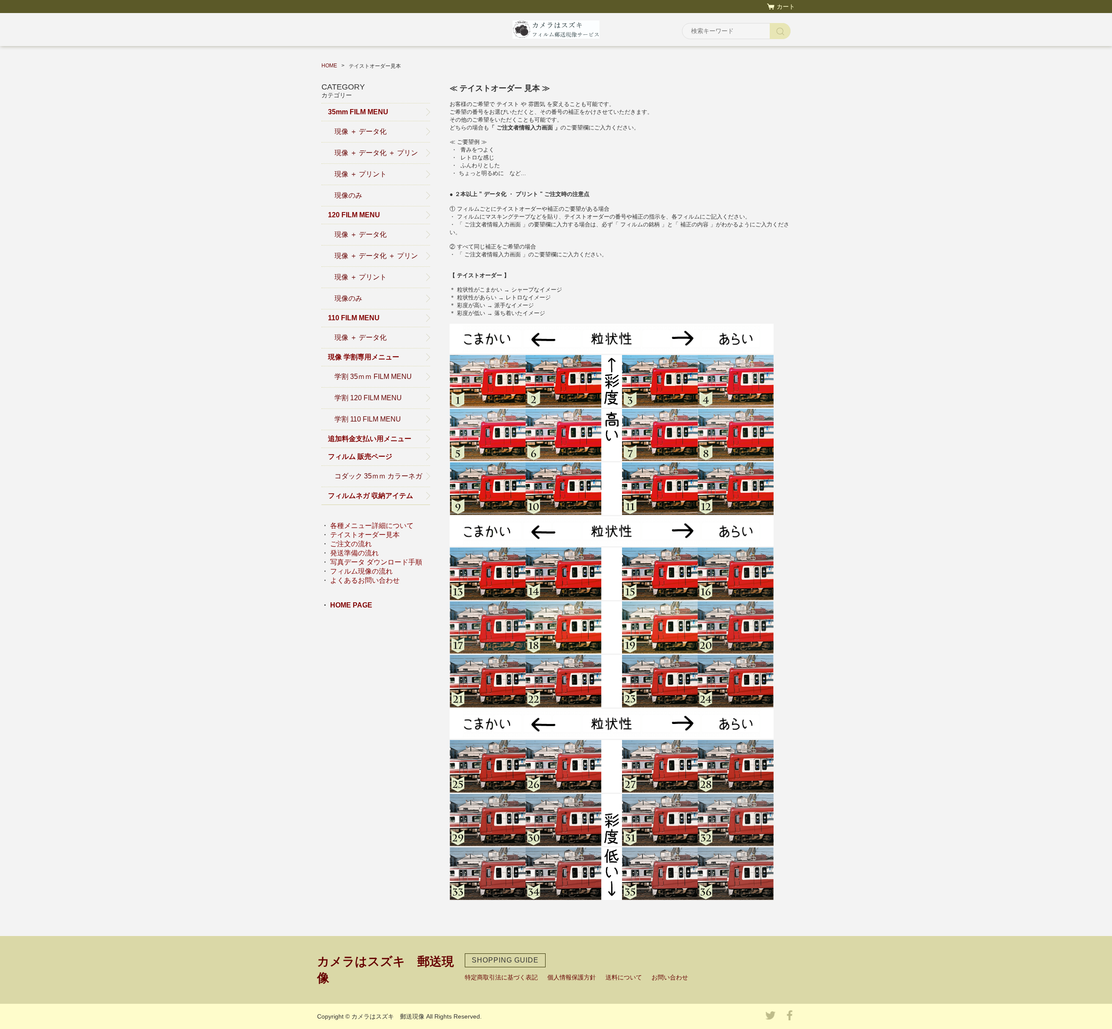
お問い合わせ (670, 977)
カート (786, 6)
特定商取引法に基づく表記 (501, 977)
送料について (624, 977)
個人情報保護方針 (571, 977)
